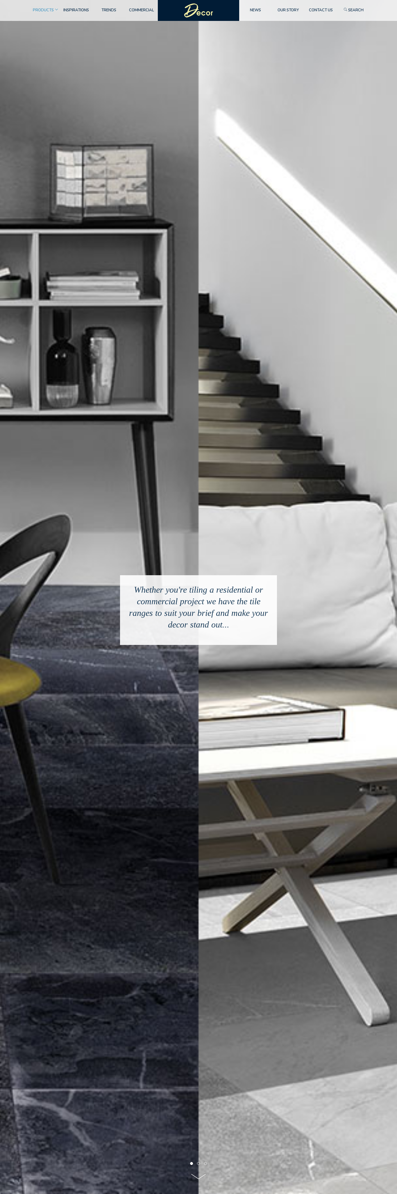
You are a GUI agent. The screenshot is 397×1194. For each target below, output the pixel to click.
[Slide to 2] (205, 1163)
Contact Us (321, 10)
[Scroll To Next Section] (198, 1178)
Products (43, 10)
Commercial (141, 10)
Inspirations (76, 10)
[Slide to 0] (191, 1163)
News (255, 10)
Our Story (288, 10)
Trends (108, 10)
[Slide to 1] (198, 1163)
